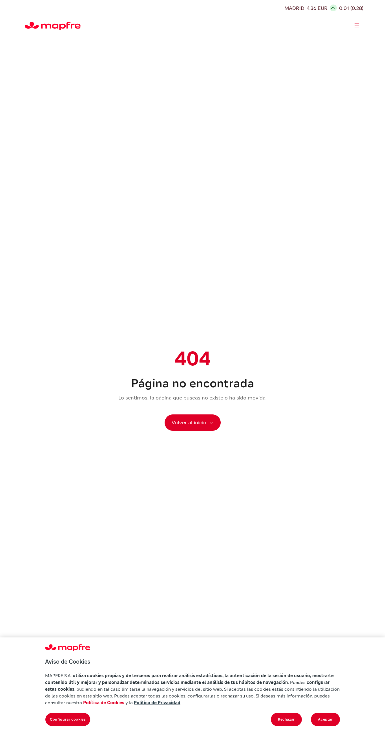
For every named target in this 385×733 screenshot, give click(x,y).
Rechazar (286, 719)
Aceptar (325, 719)
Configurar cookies (68, 719)
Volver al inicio (189, 422)
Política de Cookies (103, 702)
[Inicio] (27, 26)
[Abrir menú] (356, 26)
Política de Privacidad (157, 702)
